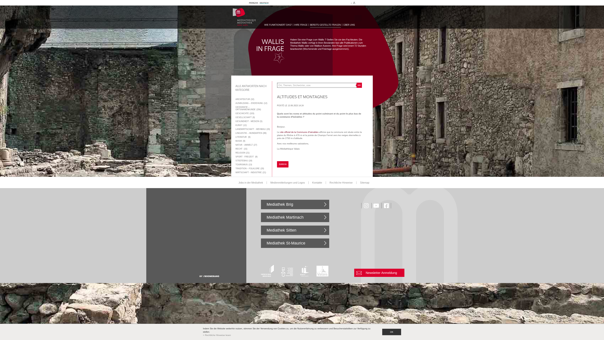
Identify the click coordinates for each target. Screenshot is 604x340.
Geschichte (244, 113)
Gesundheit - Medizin (248, 121)
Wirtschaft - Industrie (250, 172)
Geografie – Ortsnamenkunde (247, 108)
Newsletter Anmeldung (381, 273)
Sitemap (364, 182)
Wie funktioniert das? (278, 24)
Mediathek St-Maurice (286, 243)
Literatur (242, 137)
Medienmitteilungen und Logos (287, 182)
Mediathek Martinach (285, 217)
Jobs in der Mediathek (250, 182)
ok (391, 332)
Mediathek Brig (280, 204)
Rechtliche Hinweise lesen (218, 335)
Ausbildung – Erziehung (251, 103)
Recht (241, 149)
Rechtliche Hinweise (341, 182)
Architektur (244, 99)
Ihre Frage (301, 24)
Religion (242, 153)
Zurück (283, 164)
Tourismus (243, 164)
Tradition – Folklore (249, 168)
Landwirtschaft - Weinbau (252, 129)
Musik (240, 141)
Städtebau (243, 160)
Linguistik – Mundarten (250, 133)
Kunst (240, 125)
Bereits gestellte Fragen (325, 24)
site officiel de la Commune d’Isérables (299, 132)
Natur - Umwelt (245, 145)
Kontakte (317, 182)
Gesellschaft (244, 117)
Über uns (349, 24)
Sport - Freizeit (246, 157)
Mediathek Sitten (281, 230)
